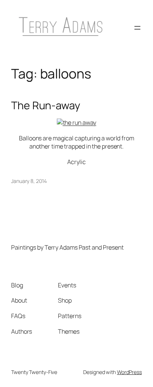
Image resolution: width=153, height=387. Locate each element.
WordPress (129, 372)
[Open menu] (137, 27)
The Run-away (45, 105)
